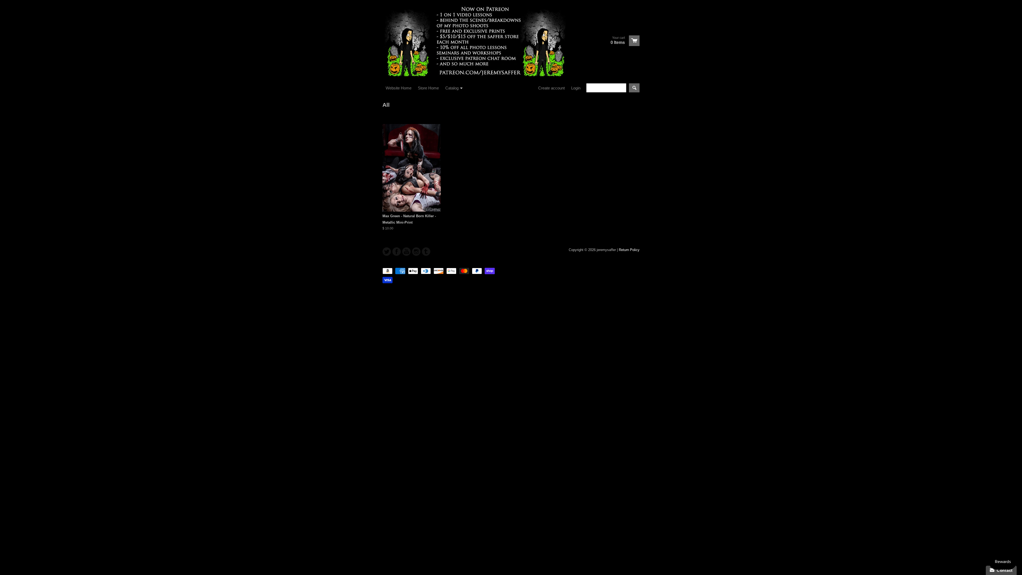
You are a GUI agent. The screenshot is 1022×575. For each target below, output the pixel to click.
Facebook (396, 251)
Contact (1003, 570)
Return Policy (629, 250)
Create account (551, 88)
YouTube (406, 251)
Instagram (416, 251)
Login (575, 88)
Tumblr (426, 251)
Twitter (386, 251)
